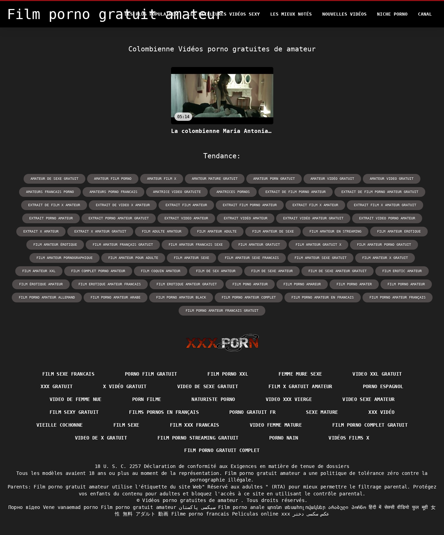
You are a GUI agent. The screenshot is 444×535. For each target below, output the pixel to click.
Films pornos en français (163, 412)
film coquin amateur (160, 271)
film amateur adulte (217, 231)
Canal (425, 14)
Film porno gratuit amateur (138, 507)
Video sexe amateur (368, 399)
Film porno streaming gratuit (198, 438)
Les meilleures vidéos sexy (224, 14)
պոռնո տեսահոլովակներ (296, 507)
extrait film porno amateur (250, 205)
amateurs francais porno (50, 192)
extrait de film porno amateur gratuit (379, 192)
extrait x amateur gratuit (100, 231)
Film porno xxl (227, 374)
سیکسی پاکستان (197, 507)
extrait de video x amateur (123, 205)
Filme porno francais (200, 514)
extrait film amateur (186, 205)
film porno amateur (406, 284)
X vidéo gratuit (124, 386)
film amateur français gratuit (123, 244)
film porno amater (354, 284)
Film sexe (126, 425)
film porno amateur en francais (322, 297)
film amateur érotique (55, 244)
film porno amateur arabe (115, 297)
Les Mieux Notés (291, 14)
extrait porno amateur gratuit (118, 218)
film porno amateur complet (249, 297)
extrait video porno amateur (387, 218)
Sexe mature (322, 412)
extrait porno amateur (51, 218)
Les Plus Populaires (151, 14)
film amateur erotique (399, 231)
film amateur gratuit (259, 244)
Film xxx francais (194, 425)
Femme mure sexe (300, 374)
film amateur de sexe (273, 231)
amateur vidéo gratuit (332, 179)
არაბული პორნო (347, 507)
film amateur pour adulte (133, 258)
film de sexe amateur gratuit (337, 271)
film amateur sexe (191, 258)
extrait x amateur (41, 231)
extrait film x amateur (315, 205)
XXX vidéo (381, 412)
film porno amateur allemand (47, 297)
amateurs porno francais (113, 192)
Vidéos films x (348, 438)
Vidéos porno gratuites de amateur (191, 500)
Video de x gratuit (101, 438)
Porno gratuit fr (252, 412)
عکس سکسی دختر (311, 514)
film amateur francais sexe (196, 244)
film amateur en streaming (335, 231)
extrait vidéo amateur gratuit (313, 218)
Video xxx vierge (289, 399)
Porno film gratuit (151, 374)
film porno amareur (302, 284)
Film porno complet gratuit (370, 425)
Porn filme (146, 399)
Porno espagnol (383, 386)
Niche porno (392, 14)
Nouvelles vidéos (344, 14)
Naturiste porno (213, 399)
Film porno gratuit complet (221, 450)
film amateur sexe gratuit (320, 258)
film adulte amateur (161, 231)
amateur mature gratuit (215, 179)
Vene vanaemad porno (70, 507)
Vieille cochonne (59, 425)
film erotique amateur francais (109, 284)
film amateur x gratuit (385, 258)
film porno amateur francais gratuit (222, 310)
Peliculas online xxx (261, 514)
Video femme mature (276, 425)
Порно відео (24, 507)
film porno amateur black (181, 297)
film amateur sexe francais (252, 258)
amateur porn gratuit (274, 179)
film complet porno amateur (98, 271)
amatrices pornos (233, 192)
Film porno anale (241, 507)
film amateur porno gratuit (384, 244)
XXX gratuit (56, 386)
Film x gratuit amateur (300, 386)
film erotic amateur (402, 271)
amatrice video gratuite (177, 192)
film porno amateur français (397, 297)
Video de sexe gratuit (207, 386)
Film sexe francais (68, 374)
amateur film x (161, 179)
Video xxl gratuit (377, 374)
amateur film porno (112, 179)
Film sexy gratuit (74, 412)
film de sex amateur (216, 271)
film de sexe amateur (272, 271)
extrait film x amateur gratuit (385, 205)
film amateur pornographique (64, 258)
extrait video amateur (186, 218)
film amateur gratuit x (318, 244)
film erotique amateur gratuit (186, 284)
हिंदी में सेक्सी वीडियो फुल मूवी (398, 507)
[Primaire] (222, 342)
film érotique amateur (41, 284)
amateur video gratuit (391, 179)
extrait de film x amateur (54, 205)
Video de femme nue (76, 399)
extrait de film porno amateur (295, 192)
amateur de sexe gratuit (54, 179)
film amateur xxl (39, 271)
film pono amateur (250, 284)
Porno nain (283, 438)
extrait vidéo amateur (245, 218)
